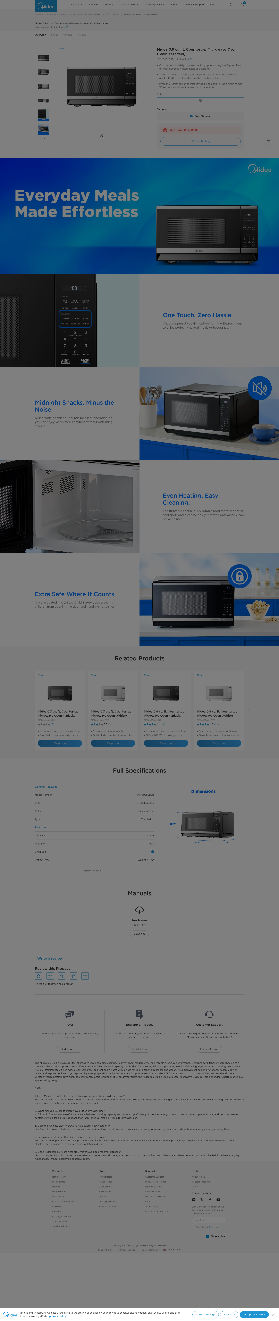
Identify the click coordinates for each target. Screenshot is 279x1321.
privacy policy (57, 1316)
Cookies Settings (205, 1314)
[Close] (273, 1315)
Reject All (229, 1314)
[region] (139, 1314)
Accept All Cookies (254, 1314)
